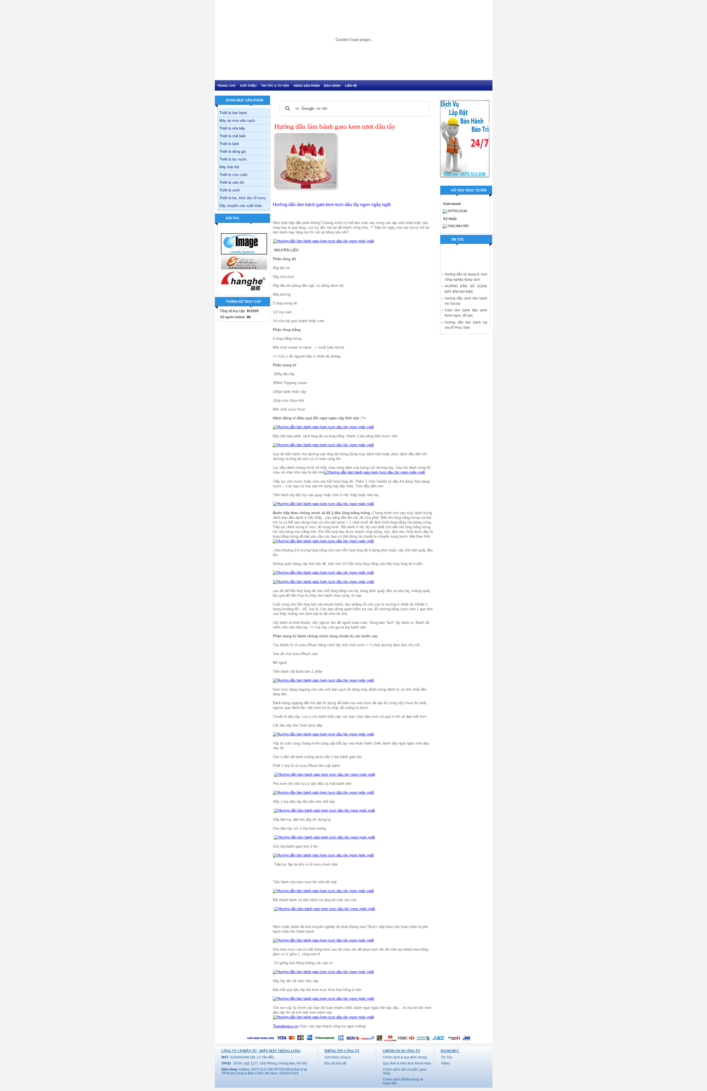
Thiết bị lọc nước (233, 159)
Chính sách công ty (401, 1051)
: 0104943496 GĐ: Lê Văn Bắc (247, 1057)
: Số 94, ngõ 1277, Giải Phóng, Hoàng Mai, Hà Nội (264, 1063)
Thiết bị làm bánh (233, 113)
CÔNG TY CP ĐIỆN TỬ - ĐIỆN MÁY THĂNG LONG (260, 1051)
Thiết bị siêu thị (231, 182)
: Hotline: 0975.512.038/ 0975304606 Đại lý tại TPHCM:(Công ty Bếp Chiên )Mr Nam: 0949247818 (264, 1071)
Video (445, 1063)
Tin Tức (446, 1057)
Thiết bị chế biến (232, 136)
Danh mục (450, 1051)
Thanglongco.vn (285, 1026)
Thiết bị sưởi (229, 190)
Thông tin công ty (342, 1051)
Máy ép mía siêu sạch (237, 121)
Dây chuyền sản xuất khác (240, 206)
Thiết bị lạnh (229, 144)
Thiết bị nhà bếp (232, 128)
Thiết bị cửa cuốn (233, 175)
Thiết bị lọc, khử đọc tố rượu (242, 198)
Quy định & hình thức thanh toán (407, 1063)
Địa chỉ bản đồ (335, 1063)
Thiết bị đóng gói (232, 151)
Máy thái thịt (229, 167)
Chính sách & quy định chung (405, 1057)
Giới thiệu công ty (338, 1057)
